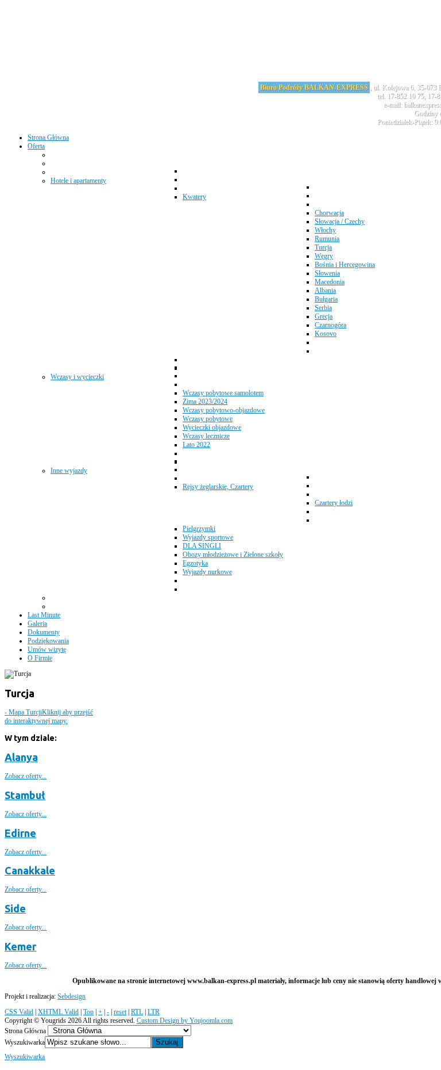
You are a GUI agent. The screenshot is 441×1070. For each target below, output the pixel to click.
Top (88, 1012)
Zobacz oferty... (26, 776)
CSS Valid (19, 1012)
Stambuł (25, 795)
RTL (137, 1012)
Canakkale (30, 870)
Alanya (21, 757)
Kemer (20, 946)
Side (15, 908)
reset (120, 1012)
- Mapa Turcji (49, 716)
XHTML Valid (58, 1012)
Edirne (20, 833)
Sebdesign (71, 996)
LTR (154, 1012)
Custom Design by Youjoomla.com (185, 1021)
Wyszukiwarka (25, 1042)
